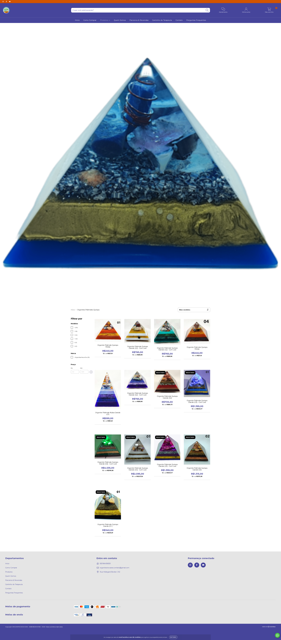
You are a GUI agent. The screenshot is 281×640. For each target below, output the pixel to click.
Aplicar (91, 372)
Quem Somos (120, 20)
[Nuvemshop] (269, 627)
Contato (179, 20)
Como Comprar (89, 20)
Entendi (173, 637)
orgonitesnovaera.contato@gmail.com (114, 568)
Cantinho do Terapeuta (162, 20)
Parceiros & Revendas (139, 20)
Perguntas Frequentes (196, 20)
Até (81, 368)
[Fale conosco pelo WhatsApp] (277, 635)
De (72, 368)
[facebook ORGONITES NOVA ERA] (6, 2)
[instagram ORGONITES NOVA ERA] (3, 2)
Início (77, 20)
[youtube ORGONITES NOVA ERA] (9, 2)
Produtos (104, 20)
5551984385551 (105, 564)
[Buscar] (207, 10)
